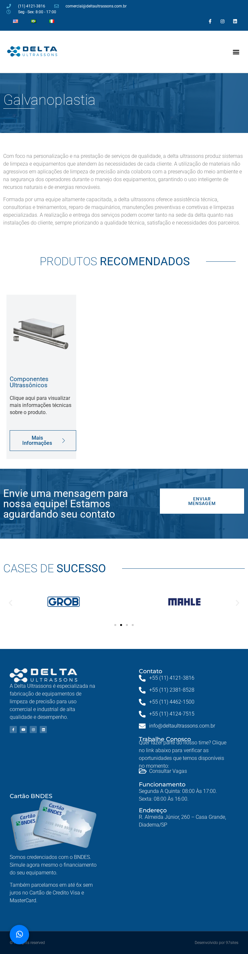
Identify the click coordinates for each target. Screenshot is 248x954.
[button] (236, 52)
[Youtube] (23, 729)
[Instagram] (222, 21)
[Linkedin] (235, 21)
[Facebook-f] (209, 21)
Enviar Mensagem (202, 501)
